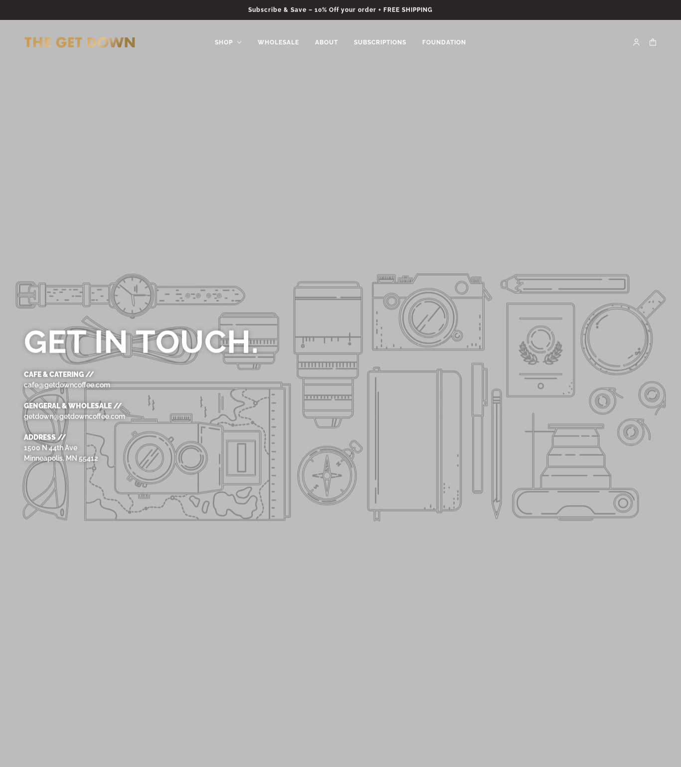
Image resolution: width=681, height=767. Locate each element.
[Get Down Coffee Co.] (80, 42)
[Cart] (653, 42)
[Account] (636, 42)
